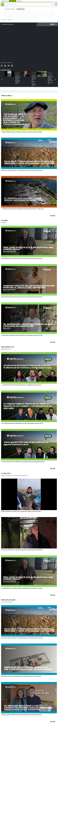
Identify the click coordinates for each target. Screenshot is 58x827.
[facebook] (2, 66)
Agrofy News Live (5, 349)
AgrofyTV (10, 19)
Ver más (52, 215)
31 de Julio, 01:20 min (34, 73)
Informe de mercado (6, 602)
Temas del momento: (10, 9)
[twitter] (5, 66)
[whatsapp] (12, 66)
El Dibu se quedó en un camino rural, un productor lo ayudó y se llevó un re (17, 79)
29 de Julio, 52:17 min (50, 73)
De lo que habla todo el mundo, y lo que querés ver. (14, 475)
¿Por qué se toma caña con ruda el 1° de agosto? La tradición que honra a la (34, 81)
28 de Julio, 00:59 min (17, 73)
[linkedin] (8, 66)
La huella (3, 222)
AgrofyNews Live (20, 9)
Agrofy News (4, 19)
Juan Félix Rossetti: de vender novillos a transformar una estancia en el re (50, 79)
